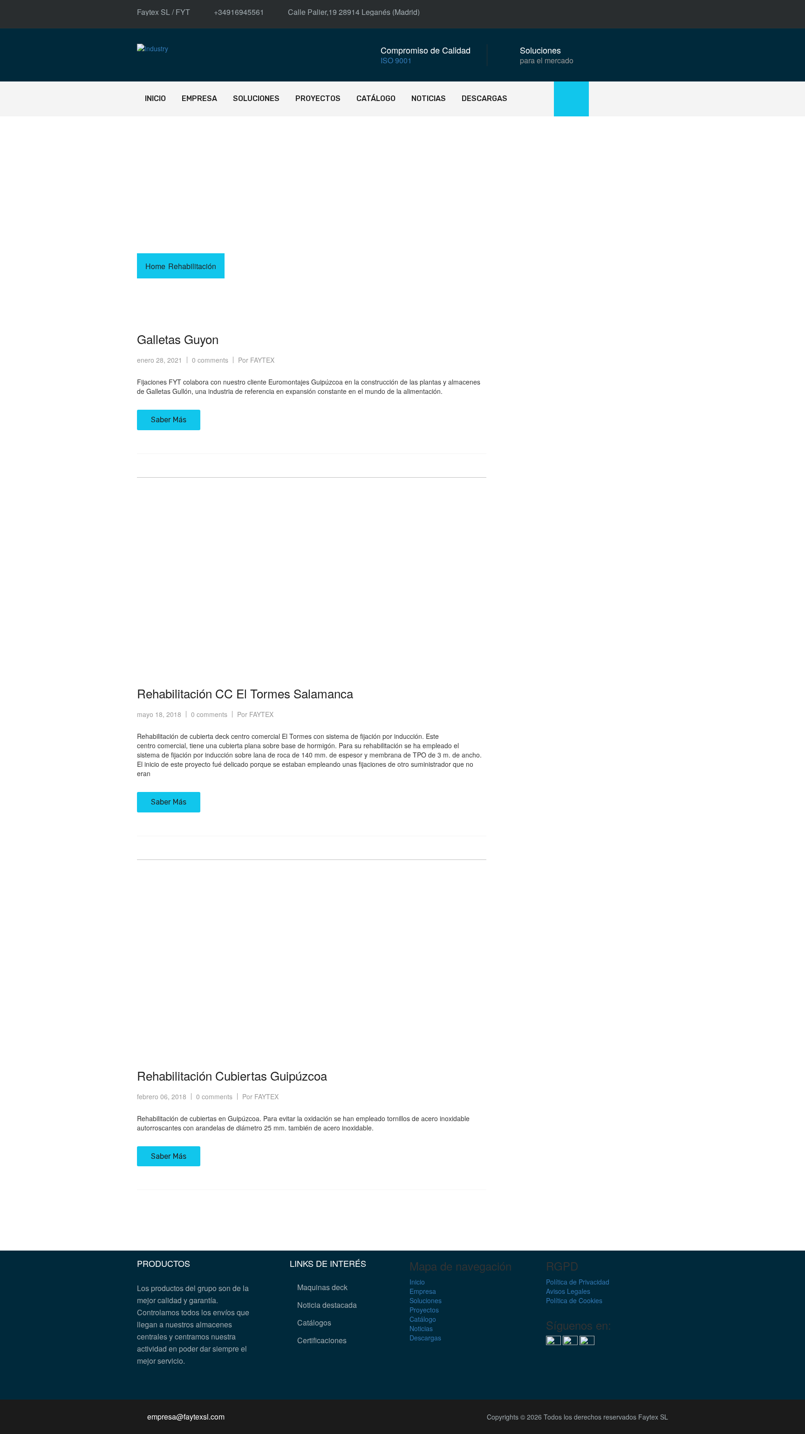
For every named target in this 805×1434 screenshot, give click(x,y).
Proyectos (318, 98)
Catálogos (314, 1322)
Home (155, 266)
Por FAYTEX (256, 360)
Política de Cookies (574, 1300)
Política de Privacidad (577, 1281)
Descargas (484, 98)
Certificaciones (322, 1340)
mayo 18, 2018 (159, 714)
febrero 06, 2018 (161, 1096)
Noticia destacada (327, 1304)
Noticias (428, 98)
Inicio (155, 98)
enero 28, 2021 (159, 360)
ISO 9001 (396, 60)
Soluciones (256, 98)
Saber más (168, 419)
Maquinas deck (322, 1287)
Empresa (199, 98)
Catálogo (376, 98)
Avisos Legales (568, 1291)
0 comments (210, 360)
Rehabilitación (192, 266)
